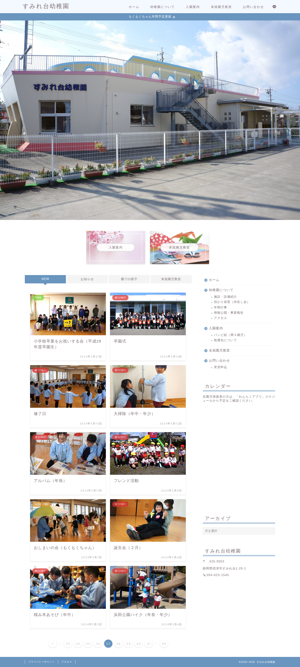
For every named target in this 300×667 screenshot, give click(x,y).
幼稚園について (162, 7)
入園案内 (193, 7)
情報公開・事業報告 (229, 312)
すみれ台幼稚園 (46, 6)
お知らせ (87, 279)
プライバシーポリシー (41, 661)
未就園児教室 (221, 7)
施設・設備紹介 (225, 296)
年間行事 (220, 307)
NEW (45, 279)
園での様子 (129, 279)
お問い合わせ (253, 7)
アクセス (220, 318)
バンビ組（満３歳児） (230, 335)
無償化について (225, 340)
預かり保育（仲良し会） (232, 302)
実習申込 (220, 367)
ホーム (134, 7)
